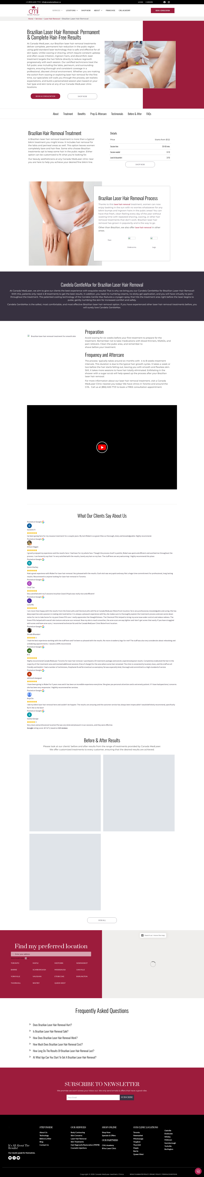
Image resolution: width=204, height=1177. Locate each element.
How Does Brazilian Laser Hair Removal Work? (55, 1038)
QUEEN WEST (60, 983)
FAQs (148, 114)
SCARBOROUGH (39, 970)
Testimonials (117, 114)
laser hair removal (122, 204)
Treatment (68, 114)
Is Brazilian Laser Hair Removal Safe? (50, 1031)
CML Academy (124, 10)
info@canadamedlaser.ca (51, 2)
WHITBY (36, 983)
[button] (102, 447)
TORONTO (15, 963)
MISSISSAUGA (60, 970)
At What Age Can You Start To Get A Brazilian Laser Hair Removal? (64, 1057)
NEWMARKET (82, 963)
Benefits (82, 114)
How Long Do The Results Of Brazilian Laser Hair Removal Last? (63, 1051)
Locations (71, 10)
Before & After (135, 114)
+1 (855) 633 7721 (33, 2)
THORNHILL (16, 983)
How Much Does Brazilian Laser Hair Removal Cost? (58, 1044)
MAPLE (36, 963)
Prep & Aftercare (98, 114)
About (97, 10)
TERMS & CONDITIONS (169, 1174)
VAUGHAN (37, 976)
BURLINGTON (81, 976)
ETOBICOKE (59, 976)
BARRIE (14, 970)
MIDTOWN (59, 963)
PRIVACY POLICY (155, 1174)
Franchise (110, 10)
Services (56, 10)
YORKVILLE (15, 976)
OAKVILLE (80, 970)
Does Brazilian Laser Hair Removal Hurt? (52, 1025)
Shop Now (86, 10)
